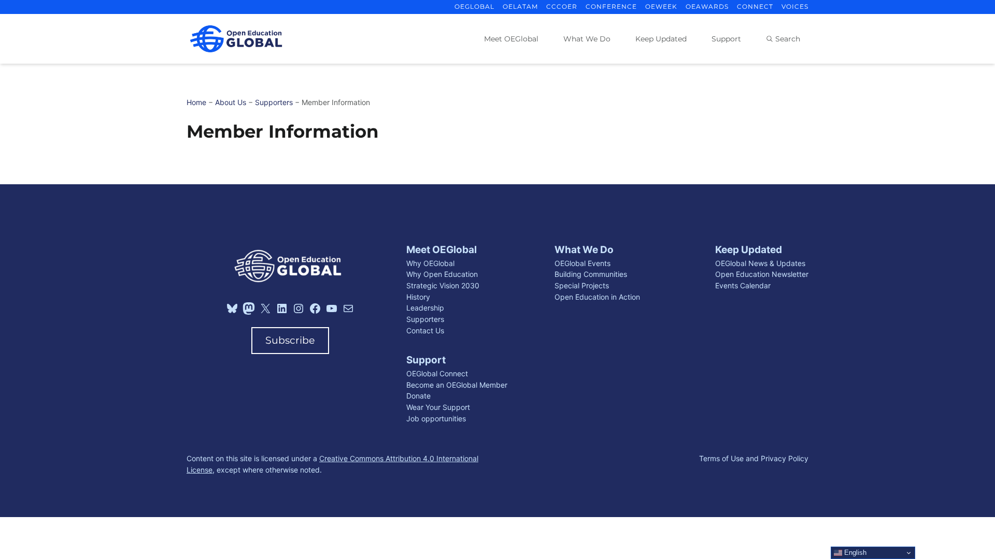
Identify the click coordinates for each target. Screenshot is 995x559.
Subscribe (290, 340)
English (854, 552)
